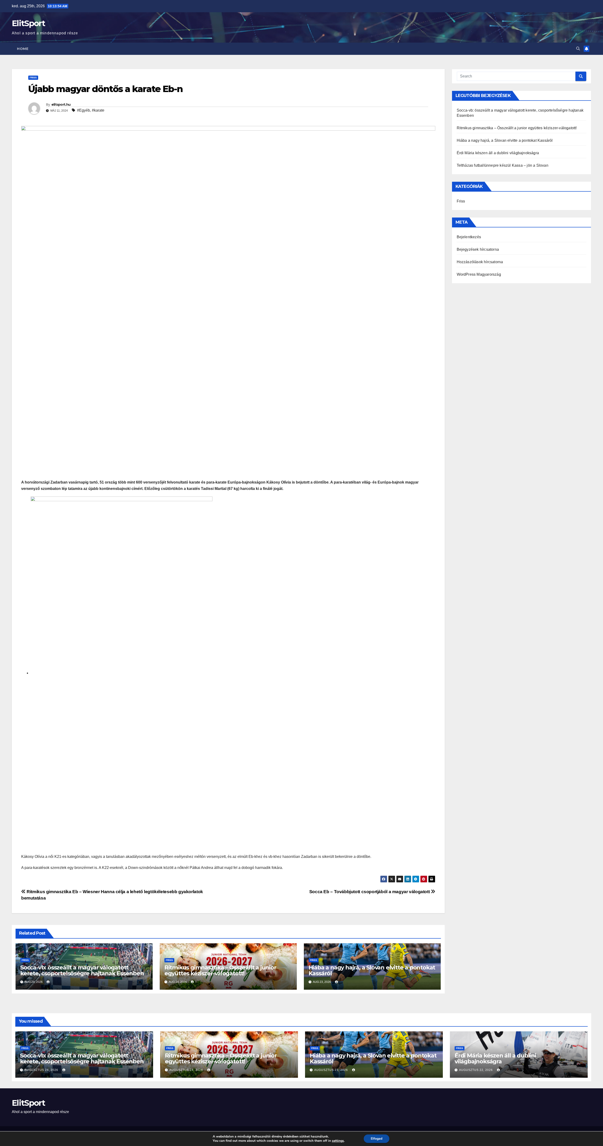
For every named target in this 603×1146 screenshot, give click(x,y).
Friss (33, 77)
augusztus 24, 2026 (41, 1070)
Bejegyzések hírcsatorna (478, 249)
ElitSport (28, 23)
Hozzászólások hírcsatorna (480, 262)
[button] (578, 49)
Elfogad (376, 1138)
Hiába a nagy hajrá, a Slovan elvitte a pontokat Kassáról (372, 970)
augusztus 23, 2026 (331, 1070)
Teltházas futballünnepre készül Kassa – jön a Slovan (502, 165)
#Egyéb (83, 110)
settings (338, 1141)
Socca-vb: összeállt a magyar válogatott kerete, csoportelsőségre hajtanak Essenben (82, 970)
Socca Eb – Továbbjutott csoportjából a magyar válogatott (370, 891)
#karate (98, 110)
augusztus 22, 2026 (476, 1070)
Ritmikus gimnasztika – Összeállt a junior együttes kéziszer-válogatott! (220, 970)
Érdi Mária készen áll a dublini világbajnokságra (498, 153)
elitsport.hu (61, 104)
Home (22, 49)
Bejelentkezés (469, 237)
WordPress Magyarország (479, 274)
